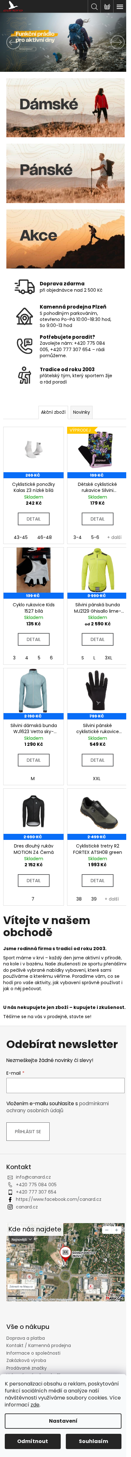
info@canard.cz (33, 1177)
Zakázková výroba (26, 1360)
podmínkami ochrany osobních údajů (57, 1107)
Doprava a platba (25, 1338)
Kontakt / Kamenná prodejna (38, 1345)
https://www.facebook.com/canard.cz (58, 1199)
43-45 (21, 537)
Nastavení (63, 1421)
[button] (10, 42)
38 (79, 899)
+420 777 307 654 (36, 1192)
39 (94, 899)
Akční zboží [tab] (53, 412)
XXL (96, 778)
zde (35, 1404)
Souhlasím (93, 1441)
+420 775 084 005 (36, 1184)
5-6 (95, 537)
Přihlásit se (28, 1131)
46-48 (44, 537)
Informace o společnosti (33, 1353)
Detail (34, 519)
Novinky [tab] (81, 412)
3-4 (77, 537)
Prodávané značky (26, 1368)
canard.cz (27, 1207)
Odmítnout (32, 1441)
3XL (108, 658)
